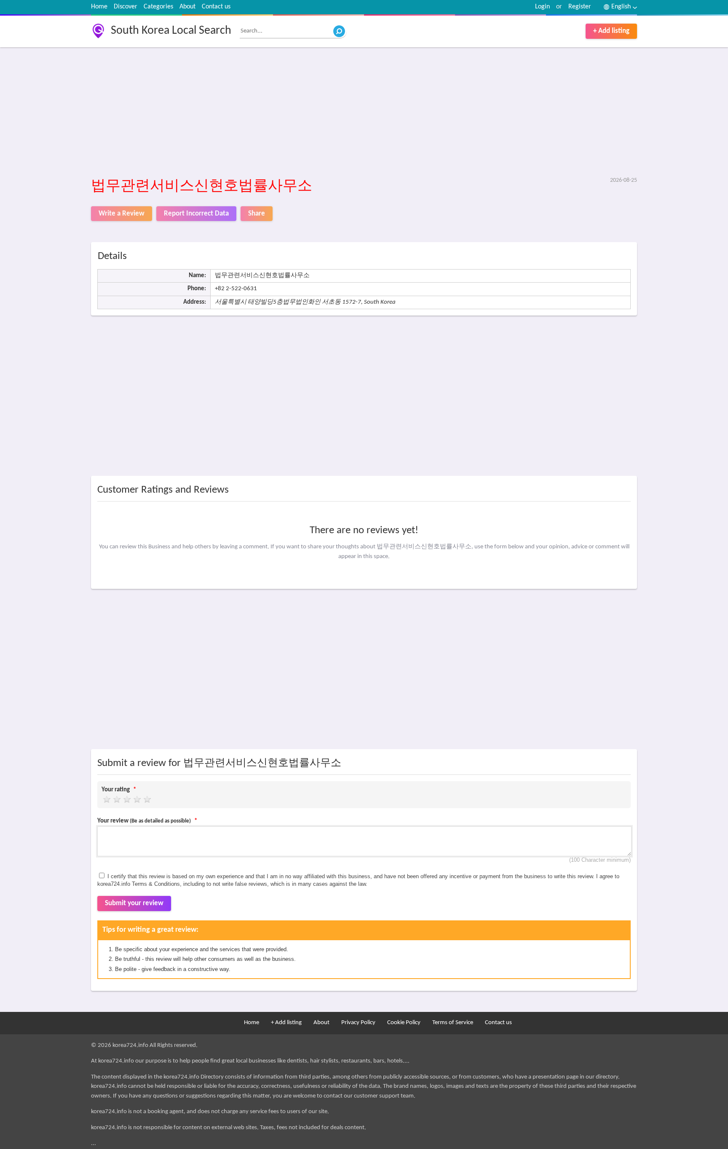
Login (542, 6)
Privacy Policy (358, 1023)
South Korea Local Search (171, 31)
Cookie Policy (403, 1023)
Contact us (216, 6)
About (187, 6)
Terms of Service (452, 1023)
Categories (158, 6)
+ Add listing (611, 31)
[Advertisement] (344, 113)
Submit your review (134, 903)
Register (579, 6)
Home (99, 6)
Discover (125, 6)
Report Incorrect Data (196, 213)
